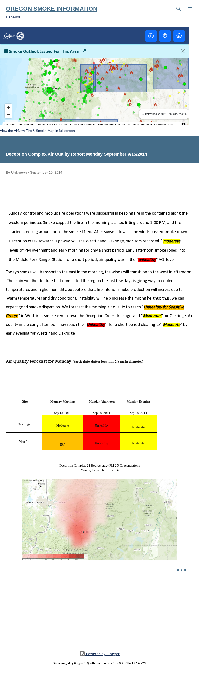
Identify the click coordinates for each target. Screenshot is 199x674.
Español (13, 17)
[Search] (179, 9)
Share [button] (181, 570)
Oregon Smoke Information (51, 8)
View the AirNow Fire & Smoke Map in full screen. (38, 131)
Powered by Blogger (102, 653)
